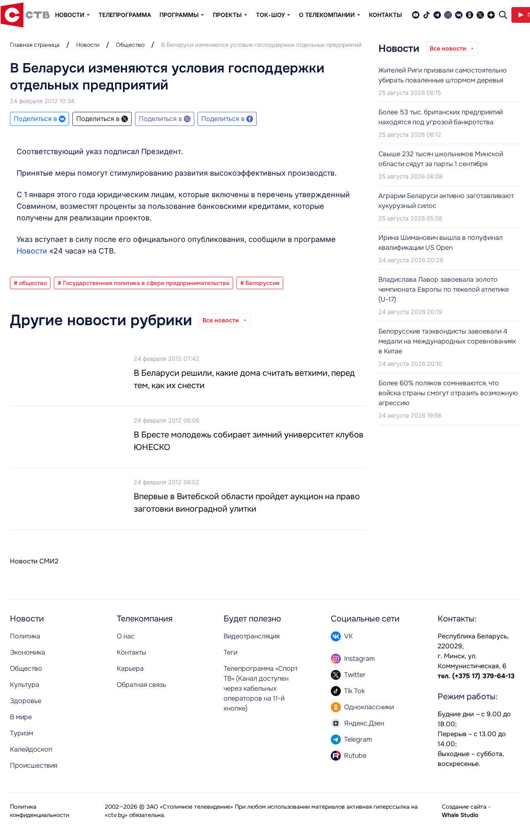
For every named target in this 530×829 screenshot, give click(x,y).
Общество (130, 44)
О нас (126, 636)
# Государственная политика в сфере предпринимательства (143, 283)
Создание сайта (464, 806)
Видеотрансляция (251, 636)
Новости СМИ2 (34, 561)
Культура (24, 684)
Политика (25, 636)
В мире (21, 717)
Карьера (130, 668)
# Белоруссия (259, 283)
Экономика (27, 652)
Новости (87, 44)
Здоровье (25, 700)
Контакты (385, 14)
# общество (30, 283)
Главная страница (35, 44)
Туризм (21, 733)
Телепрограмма (125, 14)
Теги (230, 652)
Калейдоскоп (31, 749)
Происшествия (33, 765)
